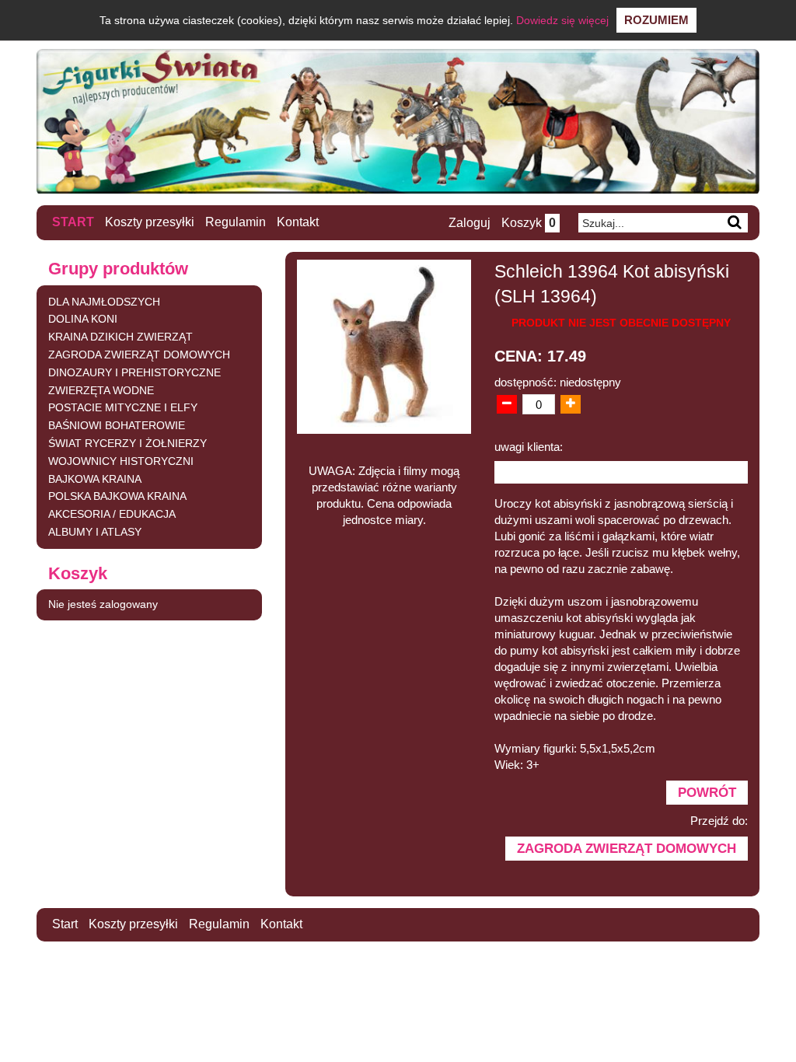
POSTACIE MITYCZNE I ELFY (122, 407)
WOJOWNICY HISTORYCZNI (121, 461)
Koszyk (528, 222)
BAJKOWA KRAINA (94, 479)
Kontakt (298, 222)
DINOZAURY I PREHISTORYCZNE (134, 372)
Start (73, 222)
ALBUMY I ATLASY (94, 532)
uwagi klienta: (528, 446)
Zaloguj (470, 222)
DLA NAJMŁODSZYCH (104, 301)
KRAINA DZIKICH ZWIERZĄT (120, 336)
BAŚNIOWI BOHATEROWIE (116, 425)
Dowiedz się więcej (562, 20)
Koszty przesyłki (149, 222)
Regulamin (235, 222)
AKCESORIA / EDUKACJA (112, 514)
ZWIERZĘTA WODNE (101, 390)
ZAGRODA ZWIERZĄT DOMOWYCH (139, 354)
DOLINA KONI (82, 319)
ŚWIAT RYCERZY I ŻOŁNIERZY (127, 443)
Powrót (707, 792)
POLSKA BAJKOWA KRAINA (117, 496)
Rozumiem (656, 19)
